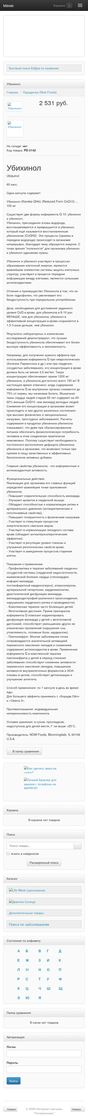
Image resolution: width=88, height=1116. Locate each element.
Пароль (12, 1062)
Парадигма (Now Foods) (40, 92)
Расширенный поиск (44, 862)
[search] (77, 845)
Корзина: (61, 5)
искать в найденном (25, 853)
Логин (11, 1047)
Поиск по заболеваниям (29, 924)
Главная (12, 92)
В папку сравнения (25, 751)
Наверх (77, 1109)
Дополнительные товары (26, 913)
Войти (13, 1081)
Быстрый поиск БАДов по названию (34, 68)
